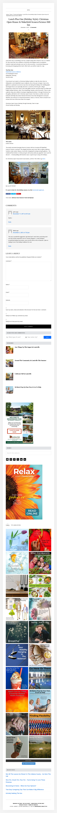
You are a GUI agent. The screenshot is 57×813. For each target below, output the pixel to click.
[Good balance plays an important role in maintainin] (17, 655)
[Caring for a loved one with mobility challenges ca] (17, 724)
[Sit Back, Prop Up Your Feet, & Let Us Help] (9, 390)
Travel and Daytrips (29, 197)
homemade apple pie (38, 190)
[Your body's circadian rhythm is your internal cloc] (40, 609)
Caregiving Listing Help (37, 803)
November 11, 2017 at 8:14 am (21, 214)
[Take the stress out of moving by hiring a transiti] (40, 701)
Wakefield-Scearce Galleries (13, 72)
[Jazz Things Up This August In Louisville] (9, 350)
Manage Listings (17, 803)
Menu (28, 10)
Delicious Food (15, 197)
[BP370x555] (19, 403)
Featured (21, 197)
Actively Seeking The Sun (14, 793)
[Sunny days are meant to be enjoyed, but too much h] (17, 701)
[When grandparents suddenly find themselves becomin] (40, 563)
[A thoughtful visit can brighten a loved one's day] (17, 586)
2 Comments (33, 27)
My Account (26, 803)
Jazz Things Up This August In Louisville (27, 347)
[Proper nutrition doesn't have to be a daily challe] (40, 586)
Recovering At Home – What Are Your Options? (21, 786)
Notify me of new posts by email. (14, 321)
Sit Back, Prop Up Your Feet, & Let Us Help (28, 387)
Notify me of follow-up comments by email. (17, 315)
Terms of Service (33, 805)
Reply (9, 222)
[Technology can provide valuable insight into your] (40, 632)
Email (7, 292)
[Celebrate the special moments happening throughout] (17, 609)
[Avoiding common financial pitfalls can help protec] (17, 747)
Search (47, 337)
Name (8, 284)
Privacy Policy (23, 805)
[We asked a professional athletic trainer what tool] (40, 724)
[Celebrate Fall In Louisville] (9, 376)
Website (8, 300)
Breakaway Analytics (41, 806)
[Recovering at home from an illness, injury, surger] (17, 540)
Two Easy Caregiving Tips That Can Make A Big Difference (25, 789)
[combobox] (15, 337)
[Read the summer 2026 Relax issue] (24, 466)
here (44, 158)
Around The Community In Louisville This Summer (30, 360)
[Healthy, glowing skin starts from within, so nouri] (17, 563)
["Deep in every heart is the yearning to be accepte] (40, 747)
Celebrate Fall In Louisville (23, 374)
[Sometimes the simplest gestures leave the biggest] (40, 655)
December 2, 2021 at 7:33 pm (21, 232)
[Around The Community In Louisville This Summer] (9, 363)
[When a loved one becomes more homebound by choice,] (17, 678)
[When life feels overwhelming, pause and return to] (17, 632)
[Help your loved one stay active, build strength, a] (40, 678)
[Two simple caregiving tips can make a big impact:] (40, 540)
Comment (9, 261)
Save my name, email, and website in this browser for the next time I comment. (26, 309)
